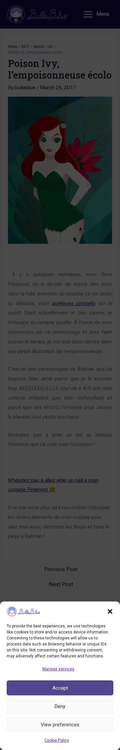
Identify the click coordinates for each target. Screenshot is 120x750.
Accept (60, 688)
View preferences (60, 725)
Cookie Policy (56, 740)
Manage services (58, 669)
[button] (110, 611)
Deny (60, 706)
